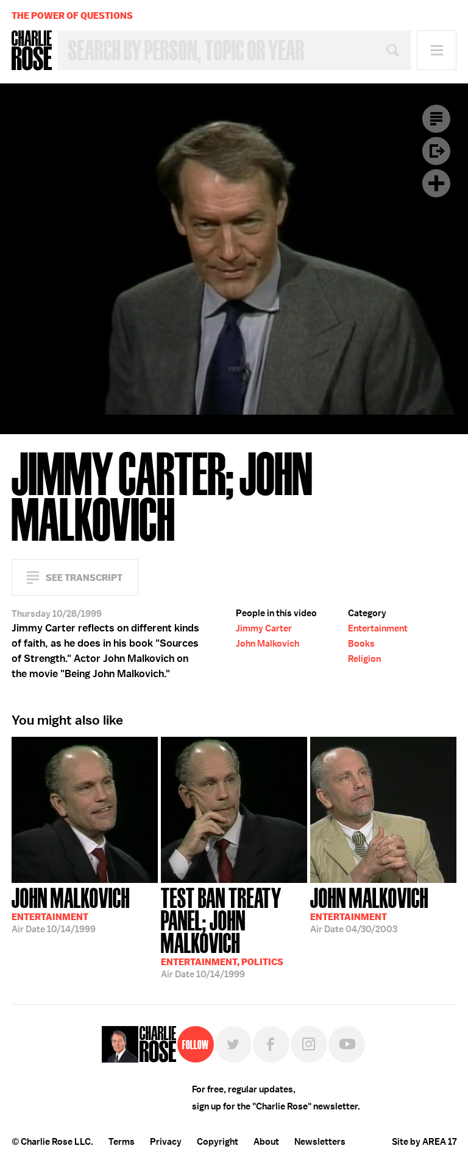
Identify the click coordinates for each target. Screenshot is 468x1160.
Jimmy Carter (264, 628)
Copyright (217, 1142)
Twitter (233, 1044)
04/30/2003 (369, 909)
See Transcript (84, 577)
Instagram (309, 1044)
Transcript (436, 119)
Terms (121, 1142)
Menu (436, 50)
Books (361, 644)
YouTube (346, 1044)
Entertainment (378, 628)
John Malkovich (267, 644)
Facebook (271, 1044)
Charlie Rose (32, 50)
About (266, 1142)
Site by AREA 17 (424, 1142)
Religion (364, 659)
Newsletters (320, 1142)
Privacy (166, 1142)
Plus (436, 183)
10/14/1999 (71, 909)
